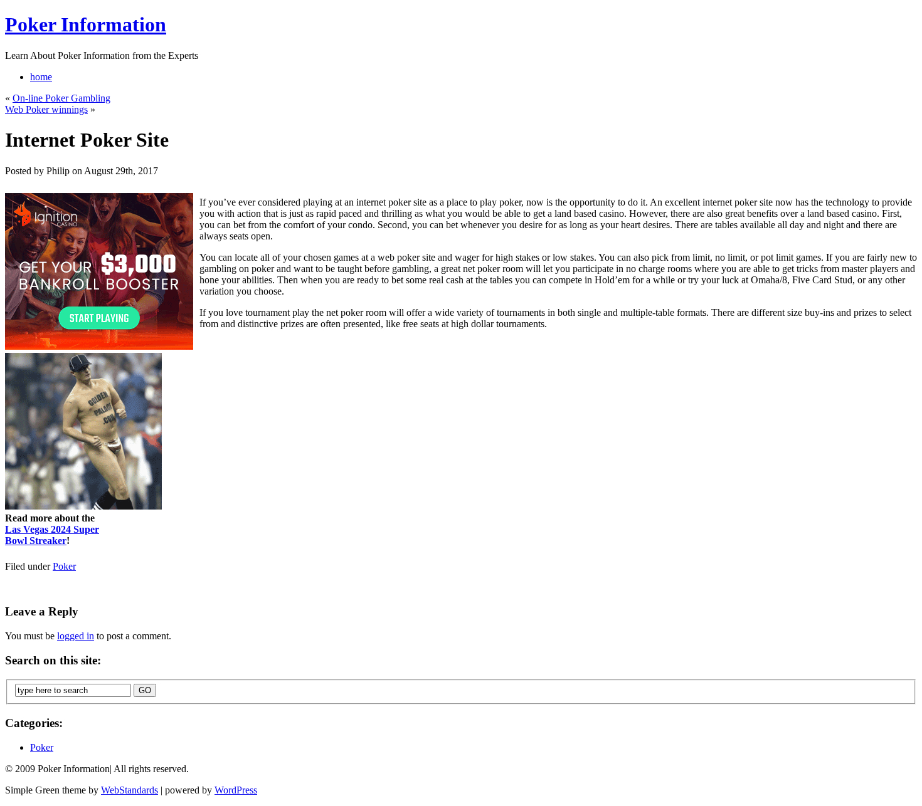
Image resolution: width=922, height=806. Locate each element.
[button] (462, 354)
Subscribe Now (461, 457)
